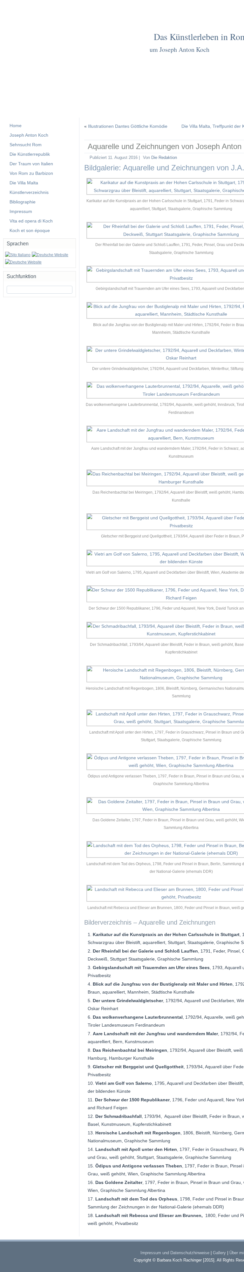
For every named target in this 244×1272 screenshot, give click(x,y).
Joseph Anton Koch (29, 135)
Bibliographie (23, 201)
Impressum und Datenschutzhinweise (174, 1252)
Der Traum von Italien (31, 163)
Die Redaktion (164, 157)
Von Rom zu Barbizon (31, 173)
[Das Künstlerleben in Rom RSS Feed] (13, 1254)
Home (16, 125)
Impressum (21, 211)
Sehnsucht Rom (26, 144)
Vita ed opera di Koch (31, 220)
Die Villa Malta (24, 182)
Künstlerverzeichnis (29, 192)
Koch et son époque (30, 230)
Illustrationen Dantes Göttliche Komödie (127, 126)
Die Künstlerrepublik (30, 154)
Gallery (219, 1252)
